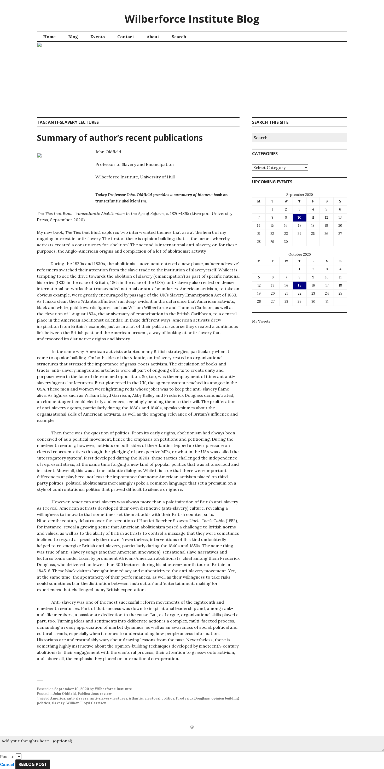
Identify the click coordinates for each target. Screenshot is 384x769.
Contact (125, 36)
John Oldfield (64, 693)
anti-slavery (78, 698)
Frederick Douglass (193, 698)
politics (43, 703)
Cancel (7, 764)
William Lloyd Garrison (86, 703)
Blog (73, 36)
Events (97, 36)
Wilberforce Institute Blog (192, 18)
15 (299, 285)
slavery (58, 703)
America (57, 698)
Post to (7, 756)
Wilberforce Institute (113, 689)
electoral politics (159, 698)
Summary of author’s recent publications (120, 137)
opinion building (225, 698)
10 (299, 217)
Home (49, 36)
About (153, 36)
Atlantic (136, 698)
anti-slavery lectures (108, 698)
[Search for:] (299, 138)
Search (179, 36)
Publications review (95, 693)
